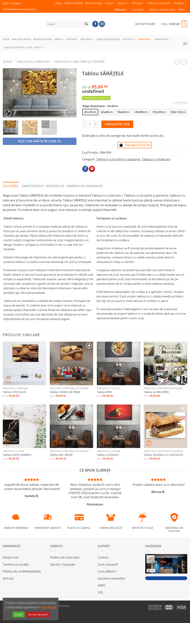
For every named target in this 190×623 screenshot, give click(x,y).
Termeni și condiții (16, 564)
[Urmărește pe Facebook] (95, 24)
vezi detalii (49, 607)
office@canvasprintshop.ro (20, 9)
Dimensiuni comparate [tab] (84, 186)
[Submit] (86, 24)
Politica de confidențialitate (22, 571)
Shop (58, 3)
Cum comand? (108, 564)
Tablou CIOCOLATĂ (14, 392)
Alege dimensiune (93, 106)
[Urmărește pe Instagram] (102, 24)
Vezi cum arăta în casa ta (39, 141)
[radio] (90, 112)
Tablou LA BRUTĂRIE (156, 392)
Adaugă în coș (117, 124)
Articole (8, 578)
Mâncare (120, 10)
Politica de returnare (64, 557)
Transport (137, 10)
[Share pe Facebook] (85, 169)
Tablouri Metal (73, 3)
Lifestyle (178, 3)
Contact (103, 557)
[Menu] (185, 43)
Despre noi (10, 557)
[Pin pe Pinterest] (92, 169)
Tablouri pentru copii (162, 10)
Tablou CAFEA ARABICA (17, 455)
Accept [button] (18, 614)
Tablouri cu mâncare (33, 62)
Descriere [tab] (11, 186)
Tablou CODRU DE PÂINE (65, 392)
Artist (181, 10)
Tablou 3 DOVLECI (108, 455)
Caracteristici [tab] (32, 186)
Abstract (137, 3)
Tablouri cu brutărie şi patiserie (79, 62)
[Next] (70, 93)
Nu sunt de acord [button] (38, 614)
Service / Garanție (62, 564)
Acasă (7, 62)
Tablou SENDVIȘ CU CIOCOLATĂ (163, 455)
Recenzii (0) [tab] (55, 186)
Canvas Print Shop (20, 21)
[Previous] (9, 93)
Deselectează (180, 102)
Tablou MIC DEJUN (61, 455)
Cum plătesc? (107, 571)
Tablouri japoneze (159, 3)
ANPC (102, 585)
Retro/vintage (93, 3)
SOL (100, 592)
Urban (109, 3)
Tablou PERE (104, 392)
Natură (122, 3)
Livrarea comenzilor (111, 578)
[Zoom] (7, 112)
